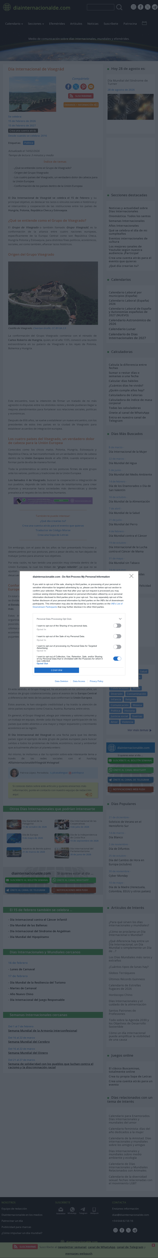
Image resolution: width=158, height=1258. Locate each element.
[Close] (132, 577)
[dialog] (79, 629)
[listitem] (79, 618)
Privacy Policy (96, 681)
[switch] (117, 626)
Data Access (79, 681)
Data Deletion (61, 681)
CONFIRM (56, 670)
